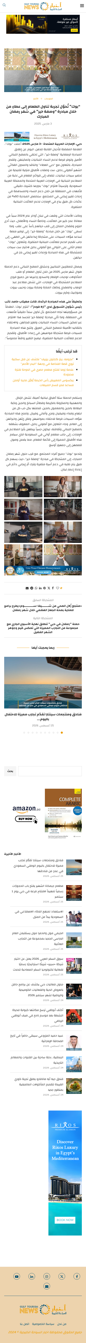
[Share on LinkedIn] (40, 588)
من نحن (61, 1324)
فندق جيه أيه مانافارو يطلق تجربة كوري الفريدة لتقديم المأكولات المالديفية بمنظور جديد (38, 1084)
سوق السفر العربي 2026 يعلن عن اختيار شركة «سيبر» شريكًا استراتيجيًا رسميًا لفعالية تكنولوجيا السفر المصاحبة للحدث (38, 964)
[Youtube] (16, 1276)
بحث (10, 771)
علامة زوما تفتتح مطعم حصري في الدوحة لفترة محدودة (44, 372)
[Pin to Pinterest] (44, 588)
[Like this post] (57, 588)
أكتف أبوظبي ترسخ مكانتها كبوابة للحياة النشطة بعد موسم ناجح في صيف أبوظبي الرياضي (37, 1015)
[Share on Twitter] (48, 588)
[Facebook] (76, 1276)
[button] (7, 695)
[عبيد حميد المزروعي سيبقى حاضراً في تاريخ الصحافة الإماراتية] (74, 1043)
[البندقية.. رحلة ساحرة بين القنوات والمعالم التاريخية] (74, 1064)
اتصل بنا (24, 1324)
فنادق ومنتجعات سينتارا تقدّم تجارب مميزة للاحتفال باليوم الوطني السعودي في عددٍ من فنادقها (38, 866)
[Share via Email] (27, 588)
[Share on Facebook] (53, 588)
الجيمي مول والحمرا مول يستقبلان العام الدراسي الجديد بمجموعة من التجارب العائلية (37, 939)
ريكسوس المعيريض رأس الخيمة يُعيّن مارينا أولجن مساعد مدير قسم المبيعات (43, 383)
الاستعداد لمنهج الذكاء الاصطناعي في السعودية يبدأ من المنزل (39, 914)
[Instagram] (46, 1276)
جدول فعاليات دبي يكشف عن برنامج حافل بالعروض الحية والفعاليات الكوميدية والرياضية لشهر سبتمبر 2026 (37, 990)
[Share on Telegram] (31, 588)
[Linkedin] (31, 1276)
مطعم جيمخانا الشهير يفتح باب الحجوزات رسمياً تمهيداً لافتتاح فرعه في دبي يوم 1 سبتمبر (37, 891)
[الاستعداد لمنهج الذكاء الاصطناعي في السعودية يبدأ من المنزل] (74, 918)
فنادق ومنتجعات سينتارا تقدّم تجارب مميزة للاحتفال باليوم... (43, 716)
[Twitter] (61, 1276)
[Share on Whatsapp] (36, 588)
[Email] (46, 1286)
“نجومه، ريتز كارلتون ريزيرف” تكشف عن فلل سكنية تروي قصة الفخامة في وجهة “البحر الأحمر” (43, 362)
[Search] (4, 6)
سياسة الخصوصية (43, 1324)
